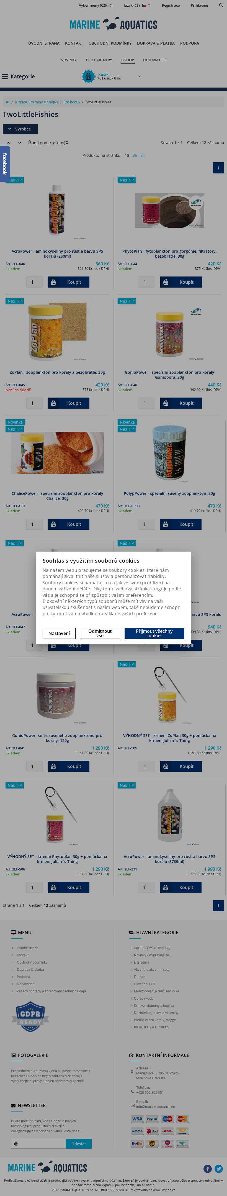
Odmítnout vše (100, 633)
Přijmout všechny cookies (154, 633)
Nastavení (59, 633)
